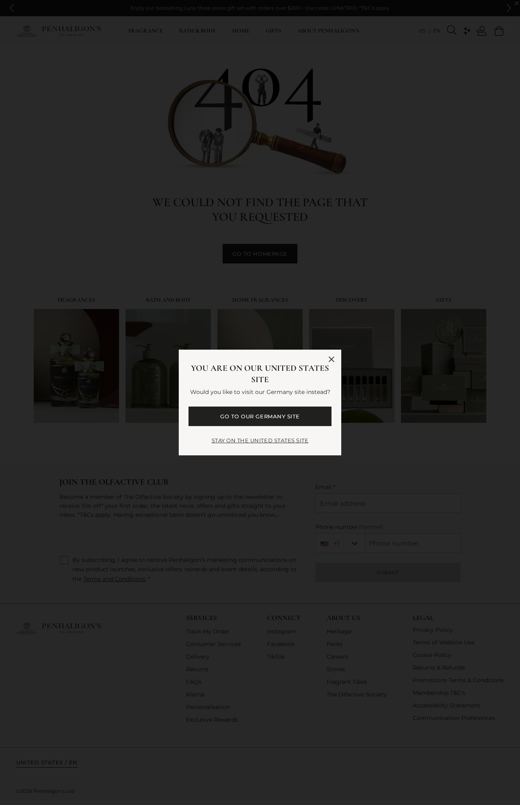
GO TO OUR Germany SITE (259, 416)
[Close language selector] (331, 359)
